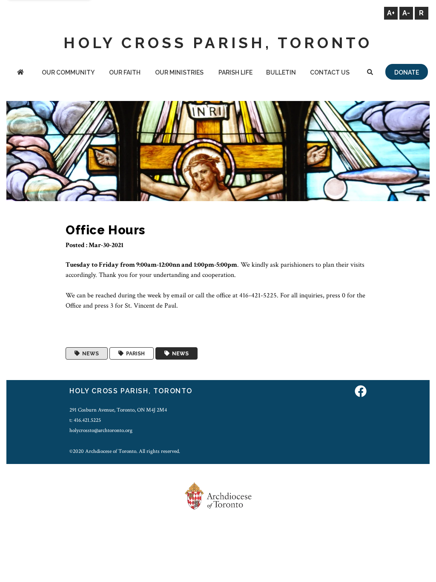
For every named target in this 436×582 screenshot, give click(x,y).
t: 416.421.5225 (85, 420)
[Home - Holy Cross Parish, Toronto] (20, 73)
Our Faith (125, 72)
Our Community (68, 72)
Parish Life (235, 72)
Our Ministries (179, 72)
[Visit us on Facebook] (361, 392)
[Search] (370, 73)
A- (406, 13)
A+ (391, 13)
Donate (406, 72)
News (89, 354)
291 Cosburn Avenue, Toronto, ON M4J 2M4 (118, 409)
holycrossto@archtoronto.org (100, 430)
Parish (134, 354)
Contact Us (330, 72)
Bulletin (281, 72)
